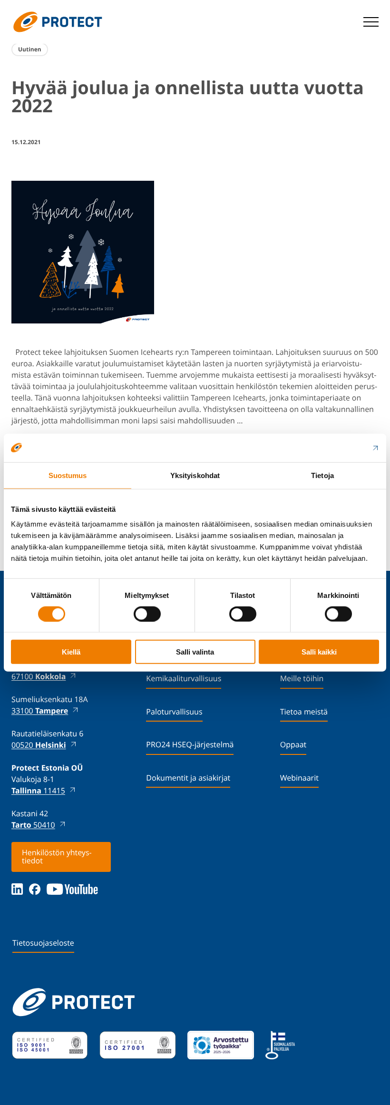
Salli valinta (195, 652)
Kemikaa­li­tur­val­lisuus (183, 678)
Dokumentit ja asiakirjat (188, 778)
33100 (39, 710)
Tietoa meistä (304, 711)
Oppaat (293, 744)
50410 (33, 825)
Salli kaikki (319, 652)
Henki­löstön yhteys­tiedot (57, 856)
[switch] (147, 613)
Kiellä (71, 652)
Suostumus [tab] (68, 475)
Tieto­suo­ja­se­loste (43, 943)
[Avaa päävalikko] (371, 21)
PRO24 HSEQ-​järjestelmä (190, 744)
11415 (38, 790)
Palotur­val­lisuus (174, 711)
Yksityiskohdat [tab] (195, 475)
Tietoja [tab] (322, 475)
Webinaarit (299, 778)
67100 (38, 676)
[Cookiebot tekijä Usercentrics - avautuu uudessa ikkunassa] (337, 447)
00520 (38, 745)
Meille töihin (302, 678)
